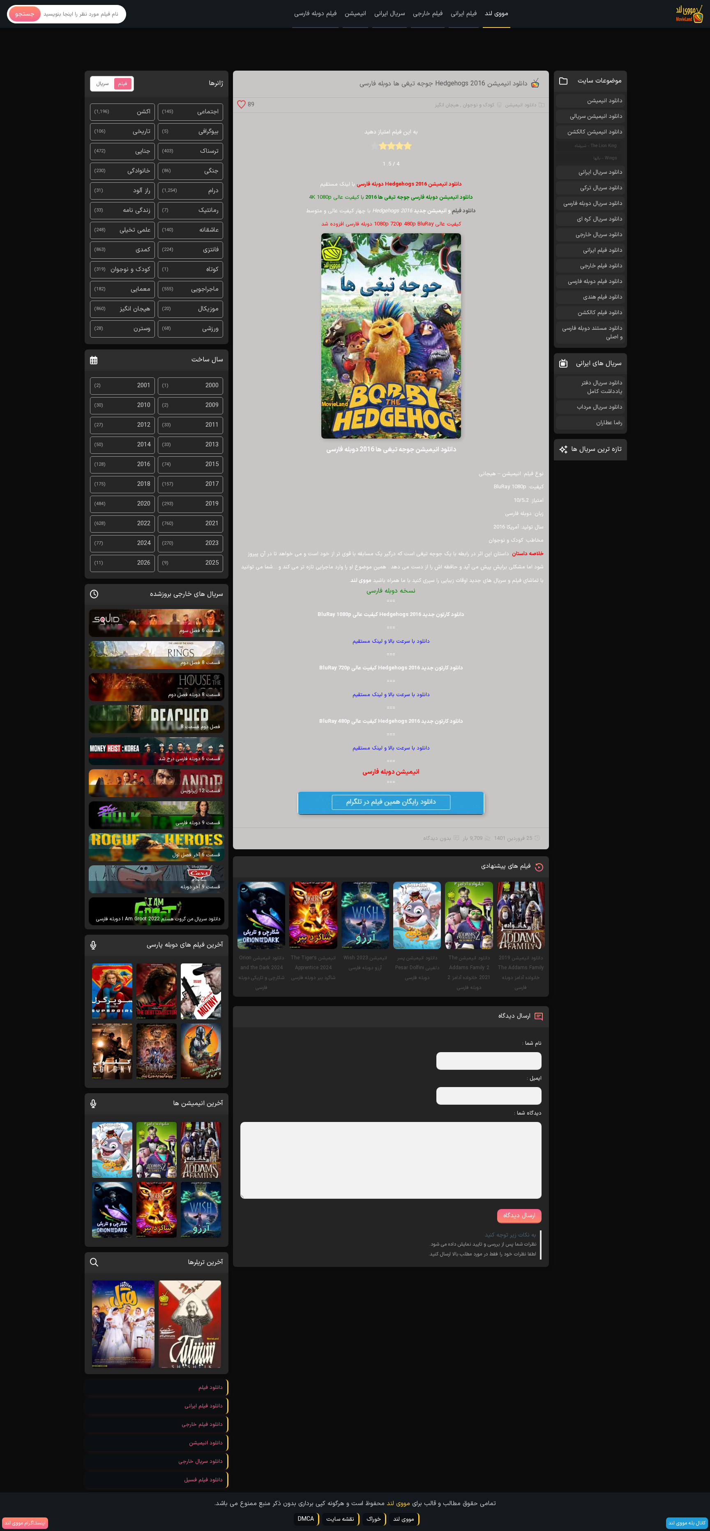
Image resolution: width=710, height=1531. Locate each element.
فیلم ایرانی (464, 13)
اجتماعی (208, 112)
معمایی (140, 289)
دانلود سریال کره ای (599, 219)
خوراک (374, 1519)
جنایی (142, 151)
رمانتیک (208, 210)
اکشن (143, 112)
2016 (143, 464)
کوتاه (212, 269)
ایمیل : (534, 1078)
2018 (143, 484)
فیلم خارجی (428, 13)
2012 (143, 425)
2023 (212, 543)
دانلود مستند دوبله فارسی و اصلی (592, 332)
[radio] (407, 148)
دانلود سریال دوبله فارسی (592, 203)
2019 (212, 504)
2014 (143, 445)
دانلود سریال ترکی (601, 188)
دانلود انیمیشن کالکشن (594, 132)
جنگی (211, 171)
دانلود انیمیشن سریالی (596, 116)
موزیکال (208, 309)
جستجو (25, 14)
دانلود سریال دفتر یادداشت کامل (601, 387)
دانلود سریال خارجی (599, 234)
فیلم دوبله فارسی (315, 13)
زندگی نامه (136, 210)
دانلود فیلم (464, 211)
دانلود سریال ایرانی (600, 172)
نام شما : (532, 1043)
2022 (143, 524)
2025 (212, 563)
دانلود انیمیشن (520, 105)
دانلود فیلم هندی (602, 297)
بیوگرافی (208, 131)
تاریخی (141, 131)
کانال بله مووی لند (687, 1523)
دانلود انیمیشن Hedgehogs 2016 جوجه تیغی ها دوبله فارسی (444, 84)
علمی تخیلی (135, 230)
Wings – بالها (605, 158)
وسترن (142, 328)
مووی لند (496, 13)
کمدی (143, 250)
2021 (212, 524)
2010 (143, 405)
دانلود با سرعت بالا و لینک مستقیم (391, 641)
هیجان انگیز (447, 105)
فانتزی (211, 250)
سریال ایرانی (389, 13)
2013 (212, 445)
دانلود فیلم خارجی (601, 266)
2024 (143, 543)
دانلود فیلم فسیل (203, 1480)
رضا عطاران (609, 422)
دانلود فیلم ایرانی (602, 250)
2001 (143, 386)
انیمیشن (355, 13)
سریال (102, 83)
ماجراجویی (205, 289)
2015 (212, 464)
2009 (212, 405)
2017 (212, 484)
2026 (143, 563)
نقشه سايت (340, 1519)
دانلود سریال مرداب (599, 407)
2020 (143, 504)
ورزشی (210, 328)
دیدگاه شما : (528, 1113)
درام (213, 190)
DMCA (306, 1519)
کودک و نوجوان (478, 105)
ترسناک (209, 151)
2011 (212, 425)
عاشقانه (209, 230)
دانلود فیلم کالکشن (600, 312)
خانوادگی (138, 171)
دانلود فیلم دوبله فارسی (595, 281)
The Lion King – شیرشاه (596, 146)
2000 (212, 386)
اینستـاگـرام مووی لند (25, 1523)
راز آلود (141, 190)
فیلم (122, 83)
